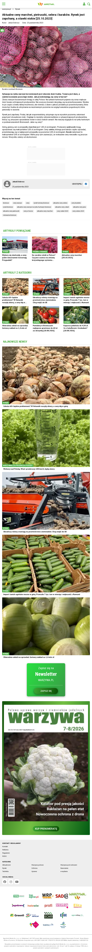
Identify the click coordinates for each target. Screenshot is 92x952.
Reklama (5, 850)
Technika (5, 871)
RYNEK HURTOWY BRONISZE (41, 203)
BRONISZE (6, 203)
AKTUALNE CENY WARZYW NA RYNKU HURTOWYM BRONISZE (34, 207)
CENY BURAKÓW (76, 203)
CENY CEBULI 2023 (62, 211)
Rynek (17, 9)
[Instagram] (10, 881)
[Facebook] (85, 184)
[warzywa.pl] (46, 4)
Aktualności (6, 865)
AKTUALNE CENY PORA (79, 207)
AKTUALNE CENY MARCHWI (45, 211)
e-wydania (64, 871)
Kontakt (5, 846)
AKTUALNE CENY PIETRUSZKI (11, 211)
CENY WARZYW (17, 203)
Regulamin (6, 853)
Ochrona (34, 868)
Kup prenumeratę (46, 828)
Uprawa (34, 871)
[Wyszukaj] (88, 4)
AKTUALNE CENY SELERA (60, 203)
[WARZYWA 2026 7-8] (46, 763)
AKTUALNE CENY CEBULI (62, 207)
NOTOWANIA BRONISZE (9, 215)
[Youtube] (16, 881)
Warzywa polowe (37, 865)
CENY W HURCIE (28, 211)
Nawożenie (64, 868)
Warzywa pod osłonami (68, 865)
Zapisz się (46, 691)
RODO (4, 856)
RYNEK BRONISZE (8, 207)
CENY (27, 203)
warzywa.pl (6, 9)
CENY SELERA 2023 (78, 211)
